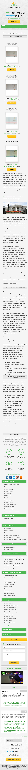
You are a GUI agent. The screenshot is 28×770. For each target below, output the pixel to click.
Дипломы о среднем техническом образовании (15, 539)
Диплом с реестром (8, 502)
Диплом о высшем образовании (11, 484)
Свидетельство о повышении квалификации (14, 557)
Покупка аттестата (7, 197)
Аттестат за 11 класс (8, 521)
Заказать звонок (14, 22)
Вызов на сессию (8, 589)
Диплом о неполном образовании (11, 511)
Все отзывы (24, 736)
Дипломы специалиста (9, 487)
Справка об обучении (9, 584)
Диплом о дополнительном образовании (13, 563)
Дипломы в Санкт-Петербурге (11, 605)
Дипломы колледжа (8, 530)
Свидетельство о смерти (9, 582)
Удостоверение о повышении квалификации (14, 559)
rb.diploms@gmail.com (15, 18)
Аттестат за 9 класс (8, 518)
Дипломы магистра (8, 491)
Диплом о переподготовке (10, 561)
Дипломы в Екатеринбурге (10, 609)
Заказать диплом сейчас (13, 759)
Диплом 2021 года (8, 493)
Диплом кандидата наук (9, 547)
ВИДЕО (16, 65)
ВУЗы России (14, 639)
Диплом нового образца (9, 509)
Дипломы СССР (7, 495)
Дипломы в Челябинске (9, 623)
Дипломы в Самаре (8, 616)
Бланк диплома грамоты (9, 593)
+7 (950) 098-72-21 (17, 13)
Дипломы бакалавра (8, 489)
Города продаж (11, 33)
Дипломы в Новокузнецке (10, 618)
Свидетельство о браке (9, 578)
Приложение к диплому (9, 595)
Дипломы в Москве (8, 603)
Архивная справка (8, 586)
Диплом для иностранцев (10, 504)
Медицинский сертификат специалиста (13, 566)
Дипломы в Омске (8, 620)
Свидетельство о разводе (10, 580)
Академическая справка (9, 506)
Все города (6, 625)
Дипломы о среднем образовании (12, 537)
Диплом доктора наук (9, 549)
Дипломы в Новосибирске (10, 607)
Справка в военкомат (9, 591)
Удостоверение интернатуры (10, 568)
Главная (5, 33)
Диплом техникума (8, 528)
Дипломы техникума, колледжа (11, 535)
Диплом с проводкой (9, 500)
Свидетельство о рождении (10, 575)
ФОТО (12, 65)
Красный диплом (8, 498)
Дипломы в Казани (8, 614)
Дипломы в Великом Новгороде (11, 612)
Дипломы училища (8, 533)
